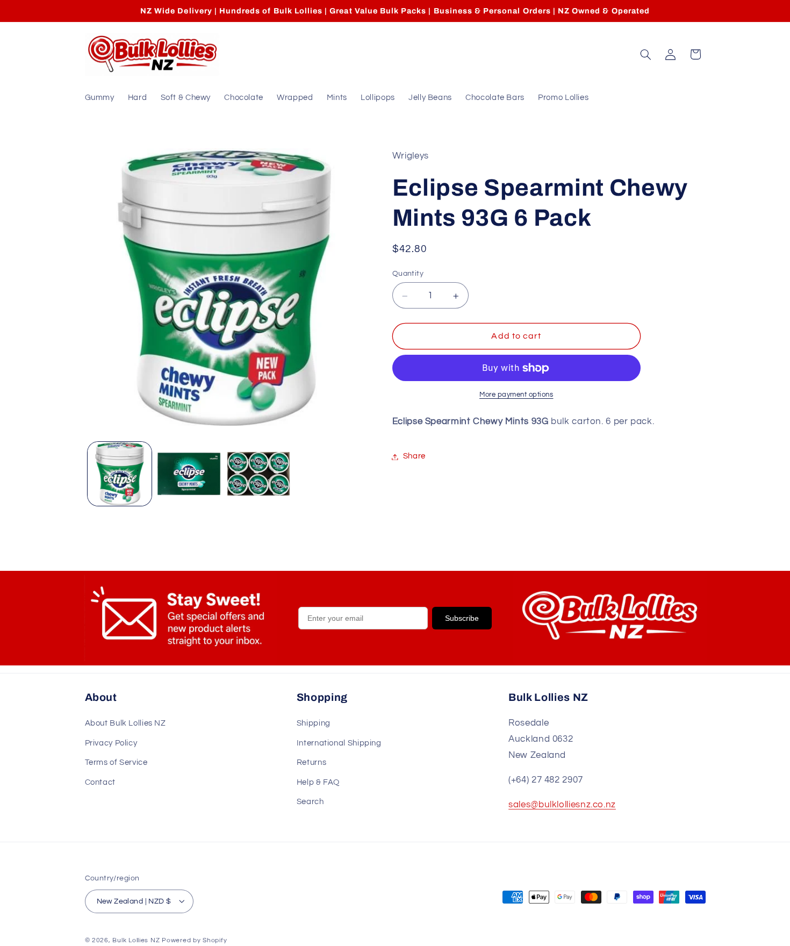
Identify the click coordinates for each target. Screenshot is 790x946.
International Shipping (339, 743)
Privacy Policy (111, 743)
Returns (311, 762)
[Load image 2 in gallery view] (189, 474)
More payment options (516, 394)
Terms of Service (116, 762)
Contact (100, 782)
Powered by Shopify (194, 940)
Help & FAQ (318, 782)
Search (310, 802)
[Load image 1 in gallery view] (120, 474)
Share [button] (414, 457)
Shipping (314, 724)
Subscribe (462, 618)
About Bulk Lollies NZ (125, 724)
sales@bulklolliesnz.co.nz (562, 805)
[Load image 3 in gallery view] (259, 474)
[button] (645, 54)
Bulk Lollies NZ (136, 940)
